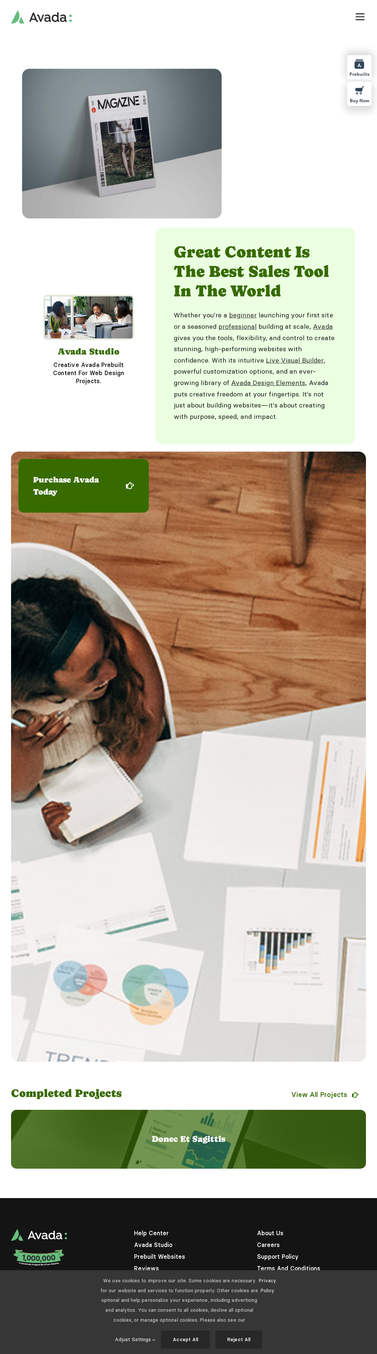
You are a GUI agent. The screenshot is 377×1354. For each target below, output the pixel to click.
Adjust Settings (133, 1339)
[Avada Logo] (41, 13)
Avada (322, 326)
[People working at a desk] (89, 299)
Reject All (238, 1339)
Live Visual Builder (294, 360)
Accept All (185, 1339)
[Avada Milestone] (39, 1251)
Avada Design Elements (268, 382)
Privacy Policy (267, 1285)
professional (237, 326)
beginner (243, 315)
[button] (16, 1139)
